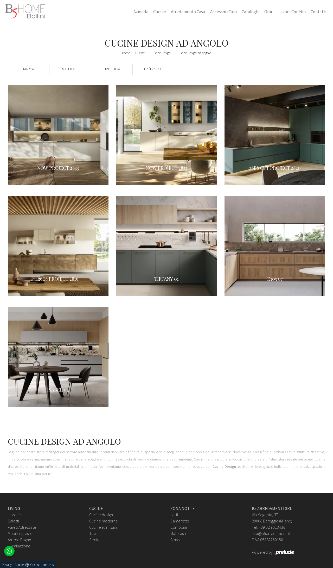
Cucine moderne (103, 520)
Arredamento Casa (188, 12)
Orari (268, 12)
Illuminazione (19, 545)
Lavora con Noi (292, 12)
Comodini (178, 527)
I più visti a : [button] (153, 69)
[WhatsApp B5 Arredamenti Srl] (9, 551)
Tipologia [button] (111, 69)
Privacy (7, 565)
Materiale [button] (70, 69)
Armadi (176, 539)
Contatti (318, 12)
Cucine (159, 12)
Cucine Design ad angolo (194, 53)
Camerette (179, 520)
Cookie (19, 565)
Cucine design (101, 514)
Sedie (94, 539)
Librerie (14, 514)
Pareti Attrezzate (22, 527)
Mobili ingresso (20, 533)
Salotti (13, 520)
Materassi (178, 533)
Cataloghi (250, 12)
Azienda (140, 12)
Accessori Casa (223, 12)
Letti (174, 514)
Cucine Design (161, 53)
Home (126, 53)
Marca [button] (28, 69)
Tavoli (94, 533)
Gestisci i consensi (42, 565)
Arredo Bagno (19, 539)
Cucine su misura (103, 527)
